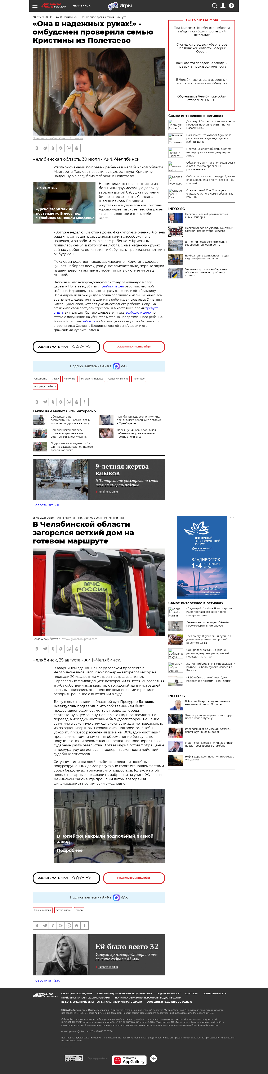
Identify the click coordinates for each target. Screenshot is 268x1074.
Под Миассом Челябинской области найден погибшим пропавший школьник (202, 31)
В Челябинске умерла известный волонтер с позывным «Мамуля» (202, 81)
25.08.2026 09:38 (43, 517)
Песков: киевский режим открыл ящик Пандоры (206, 216)
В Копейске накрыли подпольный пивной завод (105, 839)
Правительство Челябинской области (58, 138)
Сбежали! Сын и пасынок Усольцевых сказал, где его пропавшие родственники (210, 166)
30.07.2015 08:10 (43, 17)
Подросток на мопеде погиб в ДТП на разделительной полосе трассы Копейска (72, 447)
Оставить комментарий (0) (134, 346)
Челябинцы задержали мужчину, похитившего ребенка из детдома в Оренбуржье (139, 420)
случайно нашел (111, 286)
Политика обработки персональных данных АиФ (148, 997)
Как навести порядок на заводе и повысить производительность (202, 64)
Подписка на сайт (168, 993)
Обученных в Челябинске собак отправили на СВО (201, 98)
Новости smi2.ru (47, 505)
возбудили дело (138, 312)
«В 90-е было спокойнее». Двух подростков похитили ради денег (208, 679)
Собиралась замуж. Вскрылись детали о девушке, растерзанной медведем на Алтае (207, 653)
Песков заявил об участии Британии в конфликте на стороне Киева (209, 229)
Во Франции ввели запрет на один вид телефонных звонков (207, 257)
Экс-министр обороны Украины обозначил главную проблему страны (206, 272)
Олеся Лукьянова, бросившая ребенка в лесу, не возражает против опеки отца (136, 433)
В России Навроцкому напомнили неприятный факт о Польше (207, 703)
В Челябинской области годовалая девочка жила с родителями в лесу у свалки (69, 433)
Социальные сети (214, 993)
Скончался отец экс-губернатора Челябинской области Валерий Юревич (202, 48)
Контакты (191, 993)
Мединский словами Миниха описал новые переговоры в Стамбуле (209, 744)
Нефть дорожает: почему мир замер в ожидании (209, 758)
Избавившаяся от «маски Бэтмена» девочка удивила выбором (208, 730)
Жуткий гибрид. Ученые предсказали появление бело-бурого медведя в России (210, 667)
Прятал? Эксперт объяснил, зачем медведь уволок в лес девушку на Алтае (208, 152)
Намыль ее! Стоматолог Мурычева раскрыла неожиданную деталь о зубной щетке (208, 138)
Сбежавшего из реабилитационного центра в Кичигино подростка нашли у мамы (61, 421)
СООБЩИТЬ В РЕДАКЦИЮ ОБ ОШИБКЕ (169, 1002)
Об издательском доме (77, 993)
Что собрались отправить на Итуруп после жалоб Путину (209, 717)
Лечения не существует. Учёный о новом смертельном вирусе (208, 624)
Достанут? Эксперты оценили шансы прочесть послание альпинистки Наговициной (210, 124)
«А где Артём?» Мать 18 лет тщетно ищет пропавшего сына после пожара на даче (209, 612)
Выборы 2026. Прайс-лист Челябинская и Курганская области (101, 1002)
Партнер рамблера (97, 1058)
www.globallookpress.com (80, 639)
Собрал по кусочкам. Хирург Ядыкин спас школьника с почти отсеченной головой (210, 180)
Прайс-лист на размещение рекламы (85, 997)
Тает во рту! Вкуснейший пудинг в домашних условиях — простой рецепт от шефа (208, 639)
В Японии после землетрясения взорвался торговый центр (206, 243)
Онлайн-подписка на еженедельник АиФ (124, 993)
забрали (89, 321)
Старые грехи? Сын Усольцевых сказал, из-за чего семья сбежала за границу (209, 194)
